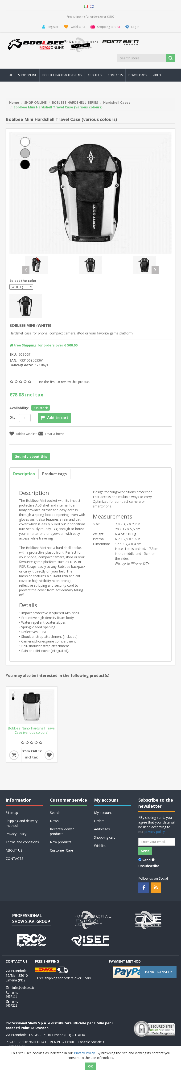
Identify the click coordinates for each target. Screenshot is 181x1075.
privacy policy (154, 831)
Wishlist (100, 845)
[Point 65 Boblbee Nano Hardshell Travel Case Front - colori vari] (31, 706)
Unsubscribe (148, 866)
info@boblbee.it (21, 987)
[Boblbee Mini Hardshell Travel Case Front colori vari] (90, 192)
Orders (99, 821)
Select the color (22, 280)
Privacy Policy (16, 834)
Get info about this (31, 456)
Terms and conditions (22, 842)
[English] (92, 6)
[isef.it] (90, 940)
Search (55, 812)
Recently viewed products (62, 831)
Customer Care (61, 850)
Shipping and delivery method (21, 823)
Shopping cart (104, 837)
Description (24, 473)
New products (60, 842)
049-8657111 (12, 994)
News (54, 821)
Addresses (102, 829)
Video (157, 75)
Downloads (137, 75)
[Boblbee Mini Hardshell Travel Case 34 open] (36, 264)
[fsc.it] (31, 940)
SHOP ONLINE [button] (27, 75)
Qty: (12, 417)
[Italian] (86, 6)
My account (103, 812)
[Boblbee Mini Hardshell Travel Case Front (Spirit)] (90, 264)
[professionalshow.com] (90, 919)
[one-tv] (149, 919)
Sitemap (12, 812)
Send (146, 860)
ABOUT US (95, 75)
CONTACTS (115, 75)
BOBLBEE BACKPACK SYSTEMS (62, 75)
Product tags (54, 473)
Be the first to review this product (64, 381)
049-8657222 (12, 1003)
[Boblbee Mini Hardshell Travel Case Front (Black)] (144, 264)
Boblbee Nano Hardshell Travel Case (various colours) (31, 730)
